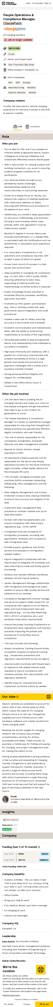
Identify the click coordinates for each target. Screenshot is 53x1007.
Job (20, 126)
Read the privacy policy (11, 995)
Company (35, 126)
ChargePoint (12, 23)
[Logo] (9, 3)
